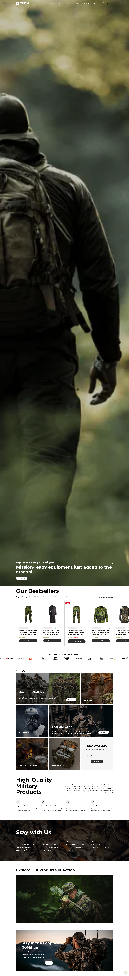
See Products (97, 761)
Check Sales (22, 578)
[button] (112, 563)
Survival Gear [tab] (70, 597)
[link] (23, 628)
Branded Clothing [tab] (35, 597)
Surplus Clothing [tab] (21, 597)
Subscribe (49, 963)
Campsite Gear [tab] (48, 597)
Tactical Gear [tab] (59, 597)
